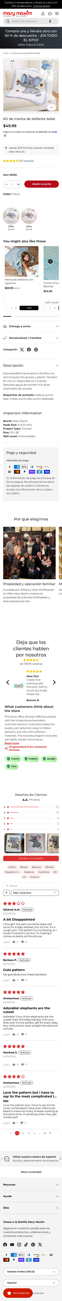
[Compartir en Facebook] (28, 349)
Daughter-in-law (13, 872)
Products (34, 877)
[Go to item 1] (14, 843)
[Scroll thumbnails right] (55, 843)
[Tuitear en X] (21, 349)
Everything (43, 872)
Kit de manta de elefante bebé (25, 53)
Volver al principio (31, 1172)
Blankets (49, 867)
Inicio (5, 53)
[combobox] (31, 21)
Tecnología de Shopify (33, 1293)
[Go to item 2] (35, 843)
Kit (24, 877)
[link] (21, 261)
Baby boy (36, 867)
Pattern (12, 867)
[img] (31, 660)
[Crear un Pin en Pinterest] (35, 349)
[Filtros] (6, 893)
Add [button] (29, 307)
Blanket (24, 867)
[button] (50, 21)
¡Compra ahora (41, 6)
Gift (55, 872)
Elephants (29, 872)
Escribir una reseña (31, 858)
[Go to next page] (50, 1133)
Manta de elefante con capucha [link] (19, 281)
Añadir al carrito (41, 184)
